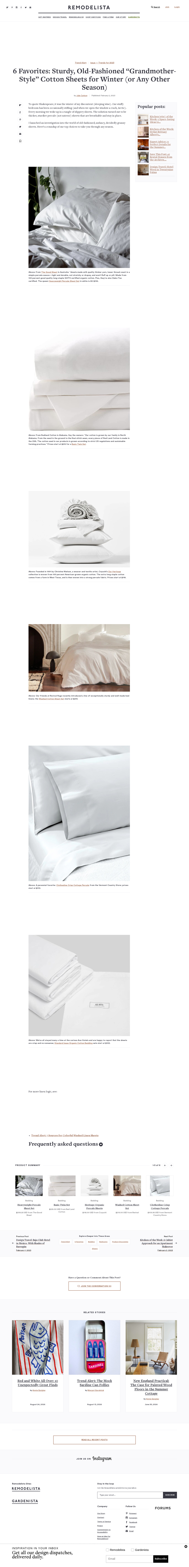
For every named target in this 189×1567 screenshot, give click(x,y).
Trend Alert (80, 63)
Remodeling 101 (76, 17)
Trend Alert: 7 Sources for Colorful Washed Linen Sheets (65, 1135)
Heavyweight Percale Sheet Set (64, 281)
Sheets (95, 1248)
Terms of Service (104, 1521)
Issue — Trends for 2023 (102, 63)
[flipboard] (20, 105)
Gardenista (134, 17)
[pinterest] (20, 119)
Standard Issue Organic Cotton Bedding (74, 1043)
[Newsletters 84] (30, 7)
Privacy (100, 1526)
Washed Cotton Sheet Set (51, 699)
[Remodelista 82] (21, 7)
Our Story (121, 17)
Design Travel (60, 17)
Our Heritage (114, 572)
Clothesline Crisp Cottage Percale (72, 885)
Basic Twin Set (79, 444)
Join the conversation (95, 1286)
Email (131, 1531)
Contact (100, 1517)
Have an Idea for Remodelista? (103, 1538)
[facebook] (20, 112)
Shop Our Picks (93, 17)
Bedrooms (103, 1242)
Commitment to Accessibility (104, 1531)
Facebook (133, 1522)
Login (177, 7)
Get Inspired (44, 17)
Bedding (91, 1242)
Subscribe (161, 1558)
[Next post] (171, 1165)
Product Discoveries (120, 1242)
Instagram (133, 1518)
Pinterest (133, 1513)
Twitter (132, 1527)
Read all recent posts (94, 1440)
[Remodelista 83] (26, 7)
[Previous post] (165, 1165)
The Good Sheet (49, 272)
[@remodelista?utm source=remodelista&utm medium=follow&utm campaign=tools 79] (7, 7)
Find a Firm (108, 17)
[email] (20, 134)
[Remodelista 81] (17, 7)
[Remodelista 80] (12, 7)
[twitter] (20, 126)
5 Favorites (79, 1242)
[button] (155, 7)
